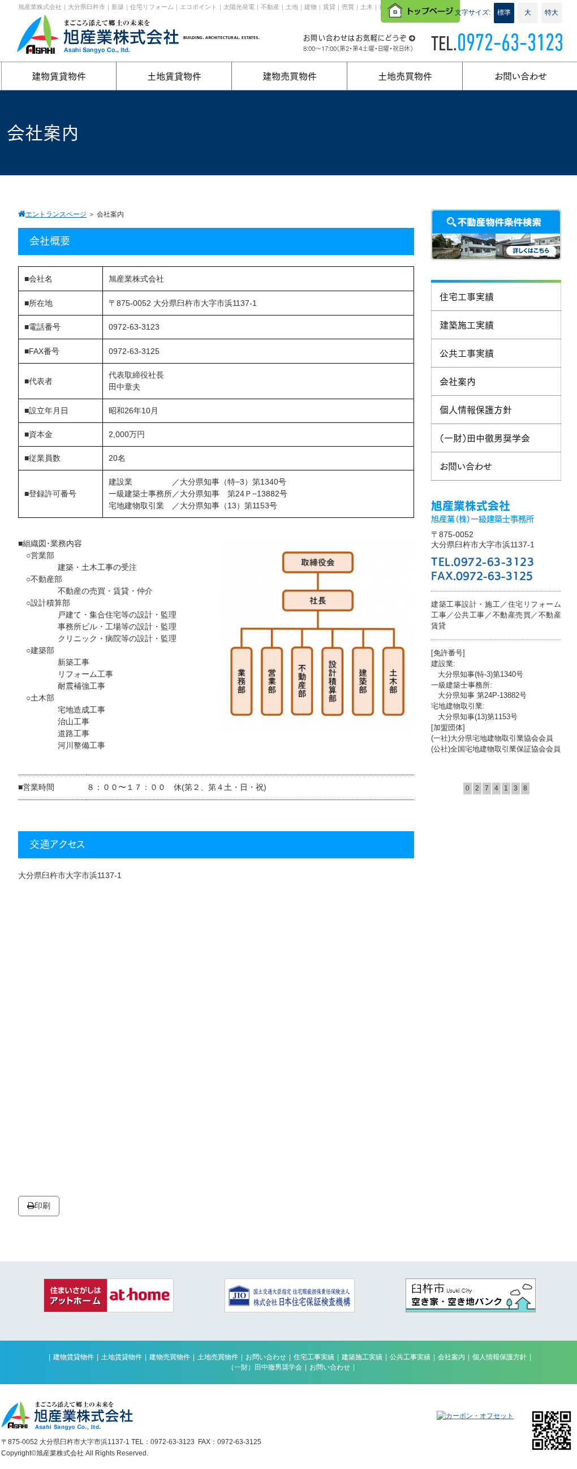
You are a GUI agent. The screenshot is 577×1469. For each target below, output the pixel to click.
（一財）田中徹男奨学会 (264, 1367)
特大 (551, 12)
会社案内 (451, 1357)
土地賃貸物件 (121, 1357)
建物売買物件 (169, 1357)
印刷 (42, 1205)
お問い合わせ (266, 1357)
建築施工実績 (362, 1357)
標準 (504, 12)
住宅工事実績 (314, 1357)
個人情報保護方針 (499, 1357)
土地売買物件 (217, 1357)
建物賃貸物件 (73, 1357)
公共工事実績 (410, 1357)
